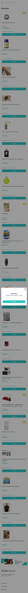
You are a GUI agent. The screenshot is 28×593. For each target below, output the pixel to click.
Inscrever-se (14, 301)
